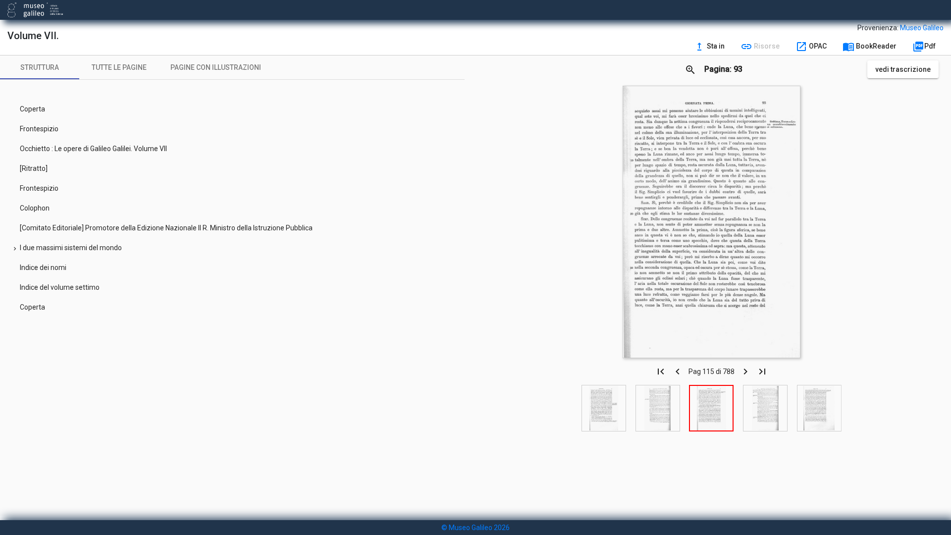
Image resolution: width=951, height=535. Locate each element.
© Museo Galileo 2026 (475, 528)
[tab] (39, 67)
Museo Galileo (922, 28)
